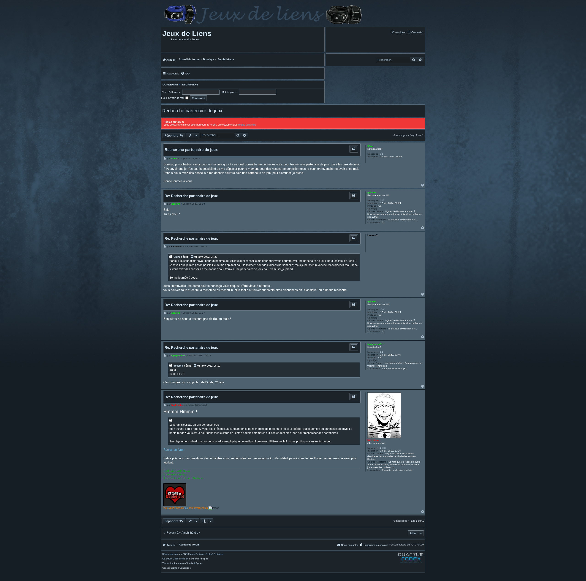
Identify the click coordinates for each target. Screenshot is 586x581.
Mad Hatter (373, 440)
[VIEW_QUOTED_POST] (192, 257)
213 (382, 200)
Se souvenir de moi (173, 97)
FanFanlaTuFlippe (198, 559)
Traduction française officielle (177, 563)
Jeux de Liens (187, 33)
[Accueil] (262, 14)
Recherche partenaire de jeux (192, 110)
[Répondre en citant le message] (353, 149)
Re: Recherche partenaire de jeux (191, 196)
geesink (371, 192)
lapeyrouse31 (375, 344)
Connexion (169, 84)
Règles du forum (174, 449)
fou (186, 508)
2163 (383, 448)
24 (381, 352)
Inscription (190, 84)
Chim (370, 146)
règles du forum (247, 124)
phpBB (182, 554)
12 (381, 154)
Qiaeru (199, 563)
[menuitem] (415, 32)
